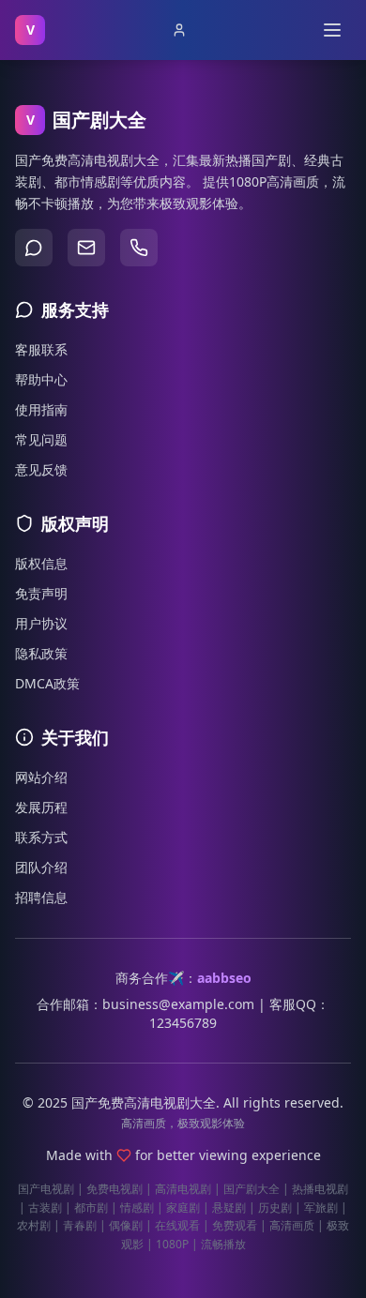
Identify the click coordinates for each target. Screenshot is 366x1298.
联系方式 (41, 837)
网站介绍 (41, 777)
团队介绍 (41, 867)
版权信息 (41, 563)
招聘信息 (41, 897)
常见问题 (41, 439)
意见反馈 (41, 469)
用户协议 (41, 623)
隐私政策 (41, 653)
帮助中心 (41, 379)
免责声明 (41, 593)
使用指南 (41, 409)
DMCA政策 (47, 683)
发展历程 (41, 807)
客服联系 (41, 349)
